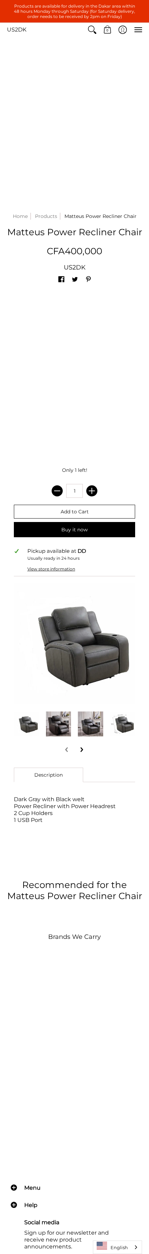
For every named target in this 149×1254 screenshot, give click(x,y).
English (119, 1247)
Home (20, 216)
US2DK (16, 29)
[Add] (91, 490)
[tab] (48, 775)
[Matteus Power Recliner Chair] (26, 723)
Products (46, 216)
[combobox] (117, 1247)
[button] (92, 30)
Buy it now (74, 530)
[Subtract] (57, 490)
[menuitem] (92, 30)
